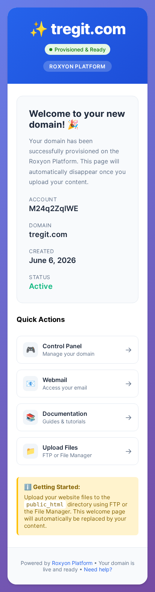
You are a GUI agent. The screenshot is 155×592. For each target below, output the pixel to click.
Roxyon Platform (72, 563)
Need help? (98, 569)
